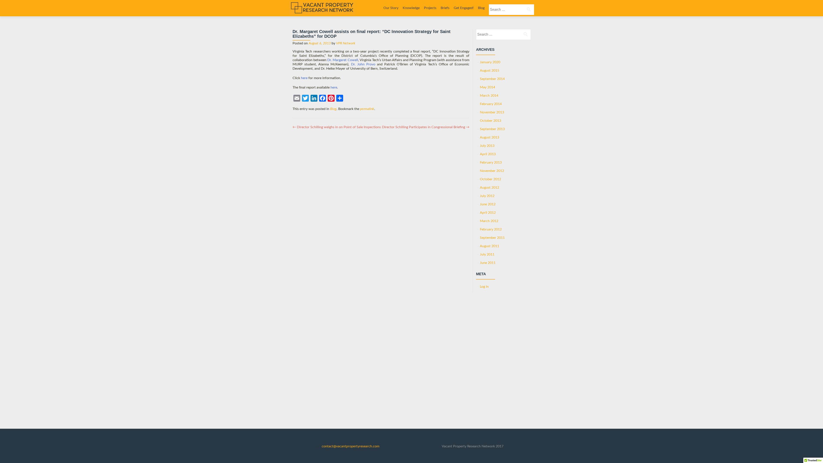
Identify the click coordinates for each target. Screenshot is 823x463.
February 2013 (491, 162)
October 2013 (490, 120)
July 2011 (487, 254)
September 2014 (492, 79)
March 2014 (489, 95)
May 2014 (487, 87)
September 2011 (492, 237)
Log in (484, 286)
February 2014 (491, 104)
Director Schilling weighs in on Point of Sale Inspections (337, 127)
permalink (367, 109)
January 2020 (490, 62)
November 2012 (492, 171)
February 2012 (491, 229)
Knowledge (411, 8)
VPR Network (345, 43)
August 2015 (489, 70)
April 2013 (488, 154)
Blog (481, 8)
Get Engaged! (464, 8)
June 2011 (488, 263)
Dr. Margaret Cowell (342, 60)
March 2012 (489, 221)
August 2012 (489, 187)
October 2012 (490, 179)
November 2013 (492, 112)
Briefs (445, 8)
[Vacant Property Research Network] (322, 8)
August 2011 (489, 246)
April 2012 (488, 212)
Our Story (390, 8)
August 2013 (489, 137)
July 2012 (487, 196)
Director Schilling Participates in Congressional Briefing (425, 127)
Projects (430, 8)
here (304, 78)
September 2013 (492, 129)
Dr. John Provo (363, 64)
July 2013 (487, 145)
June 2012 (488, 204)
